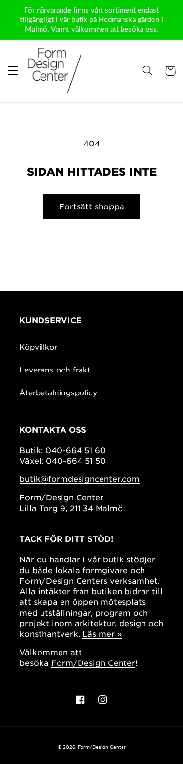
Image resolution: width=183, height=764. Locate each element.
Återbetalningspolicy (58, 392)
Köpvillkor (38, 346)
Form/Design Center (93, 662)
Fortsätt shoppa (91, 206)
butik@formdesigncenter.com (80, 478)
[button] (12, 71)
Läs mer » (102, 633)
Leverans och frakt (55, 369)
